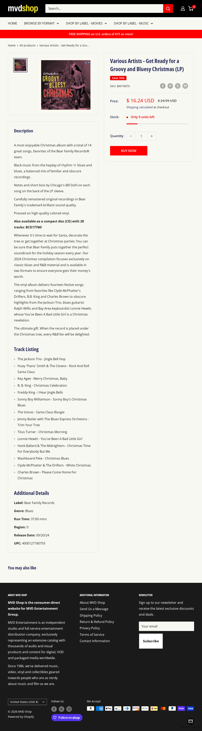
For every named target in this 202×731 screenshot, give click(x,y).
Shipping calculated (139, 107)
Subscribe (151, 641)
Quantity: (117, 136)
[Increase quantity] (152, 136)
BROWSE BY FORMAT (39, 23)
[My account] (183, 8)
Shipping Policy (91, 615)
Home (12, 45)
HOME (12, 23)
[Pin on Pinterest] (170, 86)
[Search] (168, 8)
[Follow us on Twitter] (61, 709)
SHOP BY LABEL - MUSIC (131, 23)
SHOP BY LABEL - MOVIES (84, 23)
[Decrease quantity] (131, 136)
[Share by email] (185, 86)
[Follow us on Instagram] (69, 709)
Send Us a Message (94, 609)
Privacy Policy (90, 628)
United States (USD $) (24, 702)
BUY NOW (128, 151)
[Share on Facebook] (163, 86)
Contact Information (95, 641)
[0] (190, 8)
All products (28, 45)
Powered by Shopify (21, 717)
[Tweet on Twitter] (177, 86)
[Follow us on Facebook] (54, 709)
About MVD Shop (92, 602)
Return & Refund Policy (97, 622)
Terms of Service (92, 634)
